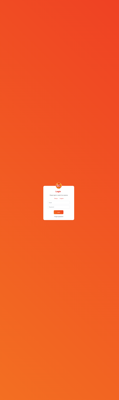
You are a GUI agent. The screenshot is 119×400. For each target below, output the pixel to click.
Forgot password (58, 216)
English (61, 198)
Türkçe (56, 198)
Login (58, 212)
